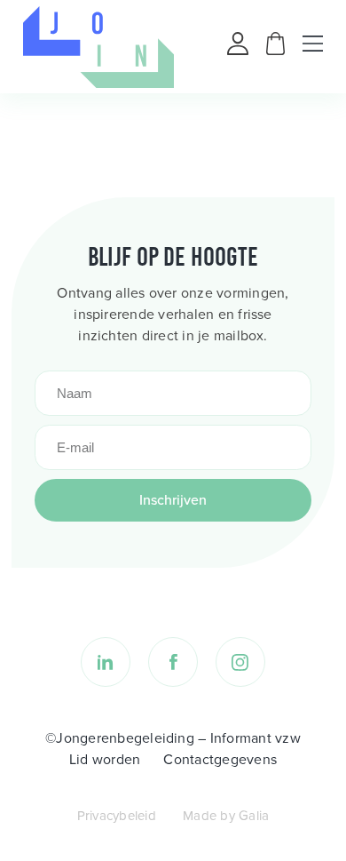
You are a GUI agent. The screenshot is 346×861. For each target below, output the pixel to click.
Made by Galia (226, 815)
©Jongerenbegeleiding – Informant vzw (173, 738)
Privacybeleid (116, 815)
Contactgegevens (220, 759)
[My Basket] (275, 50)
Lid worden (104, 759)
